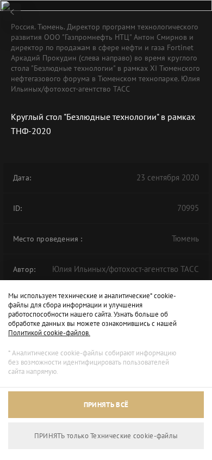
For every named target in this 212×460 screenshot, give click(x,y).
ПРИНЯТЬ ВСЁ (106, 404)
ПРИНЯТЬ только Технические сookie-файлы (106, 435)
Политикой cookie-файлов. (49, 332)
